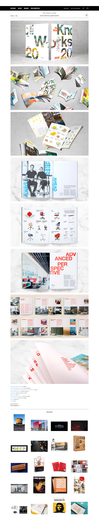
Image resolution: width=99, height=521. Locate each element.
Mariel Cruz (13, 394)
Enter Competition (35, 8)
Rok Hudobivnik (26, 389)
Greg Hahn (13, 393)
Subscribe (66, 8)
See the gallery (15, 405)
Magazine (26, 8)
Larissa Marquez (14, 397)
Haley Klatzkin (19, 396)
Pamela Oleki (20, 388)
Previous (12, 15)
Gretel (12, 399)
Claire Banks (13, 396)
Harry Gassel (19, 386)
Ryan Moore (17, 391)
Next (17, 15)
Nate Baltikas (13, 386)
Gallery (20, 8)
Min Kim (32, 389)
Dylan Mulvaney (14, 388)
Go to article (14, 404)
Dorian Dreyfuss (19, 389)
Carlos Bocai (13, 389)
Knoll (12, 401)
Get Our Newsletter (75, 8)
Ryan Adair (13, 391)
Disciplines (13, 8)
